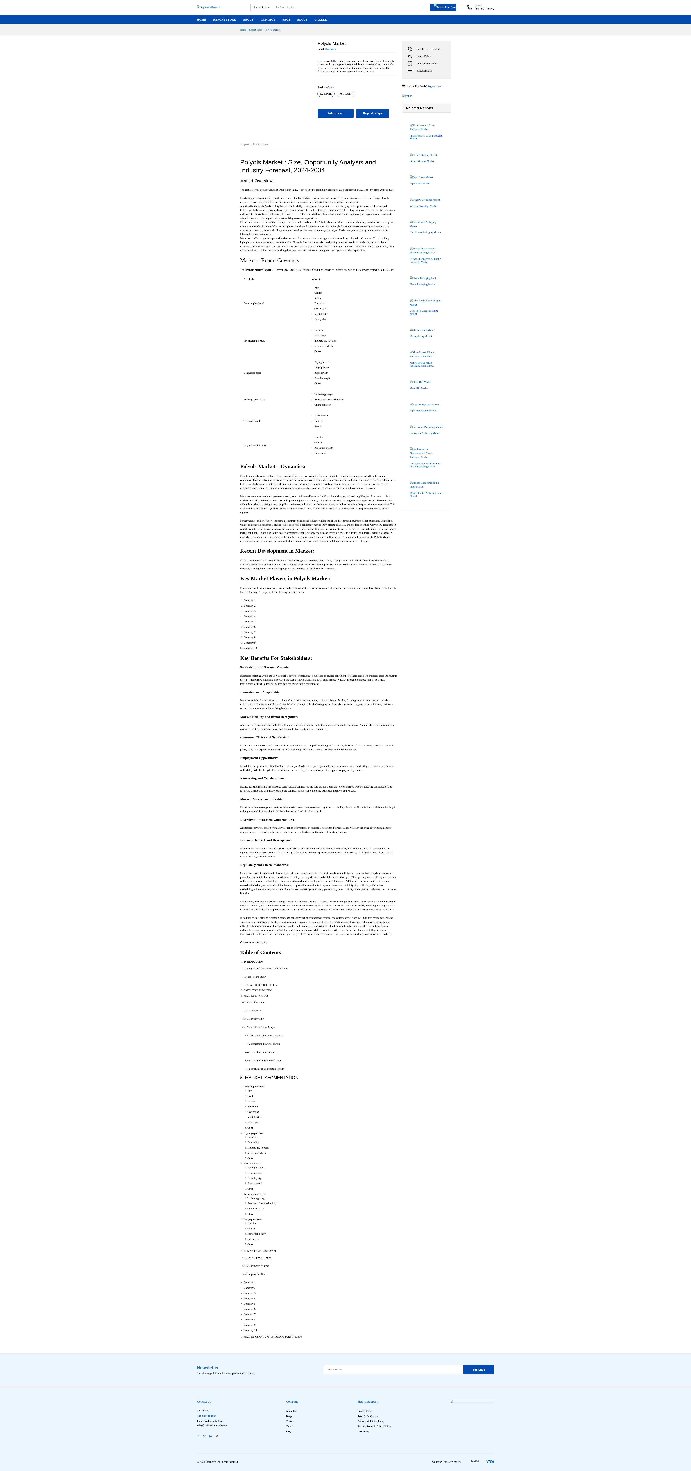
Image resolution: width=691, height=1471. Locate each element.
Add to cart (336, 113)
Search (453, 7)
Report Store (224, 19)
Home (201, 19)
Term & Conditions (368, 1416)
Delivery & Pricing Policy (371, 1421)
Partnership (363, 1431)
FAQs (286, 19)
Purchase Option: (326, 87)
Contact (268, 19)
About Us (291, 1411)
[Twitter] (204, 1437)
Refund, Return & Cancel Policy (374, 1426)
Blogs (302, 19)
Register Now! (435, 86)
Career (320, 19)
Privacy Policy (365, 1411)
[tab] (256, 145)
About (248, 19)
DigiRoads (330, 49)
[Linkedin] (210, 1437)
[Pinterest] (217, 1437)
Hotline (478, 5)
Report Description (254, 144)
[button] (326, 94)
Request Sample (373, 113)
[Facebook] (198, 1437)
